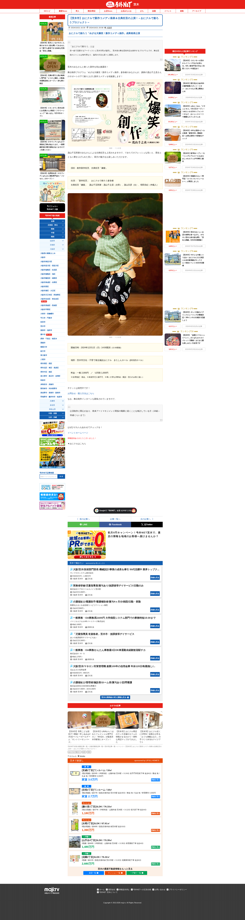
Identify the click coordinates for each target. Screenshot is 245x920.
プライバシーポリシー (178, 890)
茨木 (136, 4)
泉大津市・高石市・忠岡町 (50, 376)
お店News (108, 11)
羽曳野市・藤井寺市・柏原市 (51, 397)
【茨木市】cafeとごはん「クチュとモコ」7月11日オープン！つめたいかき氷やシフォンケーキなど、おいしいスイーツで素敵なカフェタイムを (193, 111)
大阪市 (42, 257)
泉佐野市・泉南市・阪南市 (50, 393)
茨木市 (42, 326)
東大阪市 (43, 355)
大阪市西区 (44, 286)
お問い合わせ (160, 890)
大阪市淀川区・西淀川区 (49, 266)
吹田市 (42, 322)
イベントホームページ (78, 433)
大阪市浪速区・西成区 (48, 305)
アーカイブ (196, 11)
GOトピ (47, 11)
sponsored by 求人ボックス (95, 563)
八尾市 (42, 359)
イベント (168, 11)
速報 (182, 11)
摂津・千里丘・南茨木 (48, 339)
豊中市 (45, 334)
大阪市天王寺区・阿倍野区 (50, 295)
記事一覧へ (115, 519)
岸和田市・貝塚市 (47, 384)
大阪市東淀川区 (46, 261)
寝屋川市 (43, 347)
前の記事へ (85, 519)
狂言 (83, 752)
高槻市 (42, 343)
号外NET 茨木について (108, 892)
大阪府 (109, 28)
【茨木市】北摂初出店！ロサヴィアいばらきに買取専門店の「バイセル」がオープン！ (52, 176)
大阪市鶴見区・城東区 (48, 278)
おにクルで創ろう (74, 752)
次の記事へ (145, 519)
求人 (77, 11)
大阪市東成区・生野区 (48, 282)
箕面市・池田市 (46, 330)
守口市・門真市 (46, 318)
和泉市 (42, 380)
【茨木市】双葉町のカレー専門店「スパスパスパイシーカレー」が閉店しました (193, 178)
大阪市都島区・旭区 (47, 274)
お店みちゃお (126, 11)
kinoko (82, 756)
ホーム (102, 890)
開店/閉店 (91, 11)
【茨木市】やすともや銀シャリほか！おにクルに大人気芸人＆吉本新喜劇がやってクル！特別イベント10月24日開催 (193, 260)
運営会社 (111, 890)
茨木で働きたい (77, 563)
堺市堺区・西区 (46, 363)
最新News (63, 11)
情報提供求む (124, 890)
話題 (154, 11)
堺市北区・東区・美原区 (49, 368)
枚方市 (42, 351)
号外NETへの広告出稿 (142, 890)
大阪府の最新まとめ (47, 253)
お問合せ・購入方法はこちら (81, 393)
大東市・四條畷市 (47, 314)
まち (142, 11)
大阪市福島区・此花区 (48, 270)
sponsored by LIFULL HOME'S (146, 760)
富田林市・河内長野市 (48, 388)
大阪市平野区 (45, 309)
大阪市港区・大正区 (47, 291)
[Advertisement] (185, 32)
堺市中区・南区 (46, 372)
